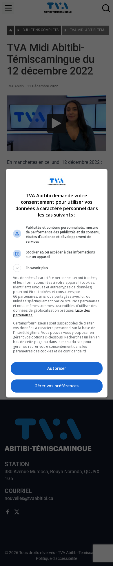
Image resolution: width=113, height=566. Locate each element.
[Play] (56, 283)
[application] (56, 283)
